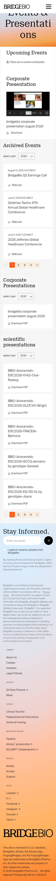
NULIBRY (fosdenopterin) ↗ (26, 749)
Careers (15, 663)
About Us (15, 657)
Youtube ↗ (16, 814)
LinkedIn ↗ (16, 793)
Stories (14, 766)
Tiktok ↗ (15, 820)
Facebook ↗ (17, 804)
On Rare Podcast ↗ (21, 690)
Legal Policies (18, 673)
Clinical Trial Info (19, 712)
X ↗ (12, 798)
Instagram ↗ (17, 809)
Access (14, 771)
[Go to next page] (37, 265)
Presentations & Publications (26, 717)
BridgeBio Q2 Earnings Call (27, 175)
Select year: (9, 156)
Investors (15, 668)
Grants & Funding (20, 722)
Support (15, 777)
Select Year (9, 296)
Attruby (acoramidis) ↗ (23, 744)
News (13, 695)
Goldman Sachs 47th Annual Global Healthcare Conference (26, 207)
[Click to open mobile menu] (48, 7)
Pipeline (15, 739)
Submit (48, 540)
